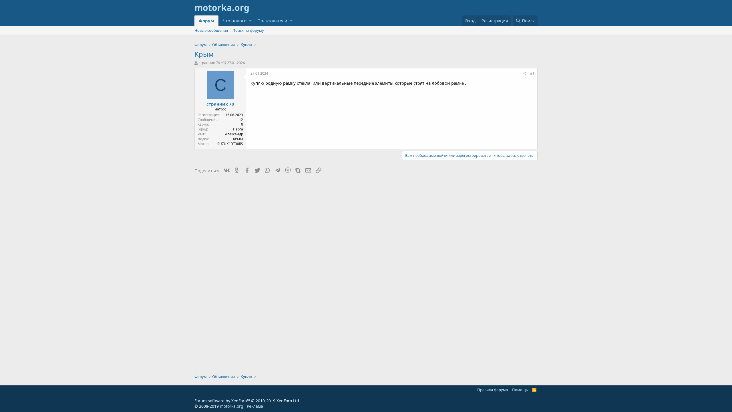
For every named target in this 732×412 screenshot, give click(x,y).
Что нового (234, 20)
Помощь (520, 389)
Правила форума (492, 389)
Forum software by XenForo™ (247, 400)
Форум (206, 20)
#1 (532, 73)
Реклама (255, 406)
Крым (204, 54)
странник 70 (209, 62)
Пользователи (272, 20)
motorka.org (231, 406)
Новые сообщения (211, 30)
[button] (250, 20)
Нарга (238, 129)
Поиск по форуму (248, 30)
